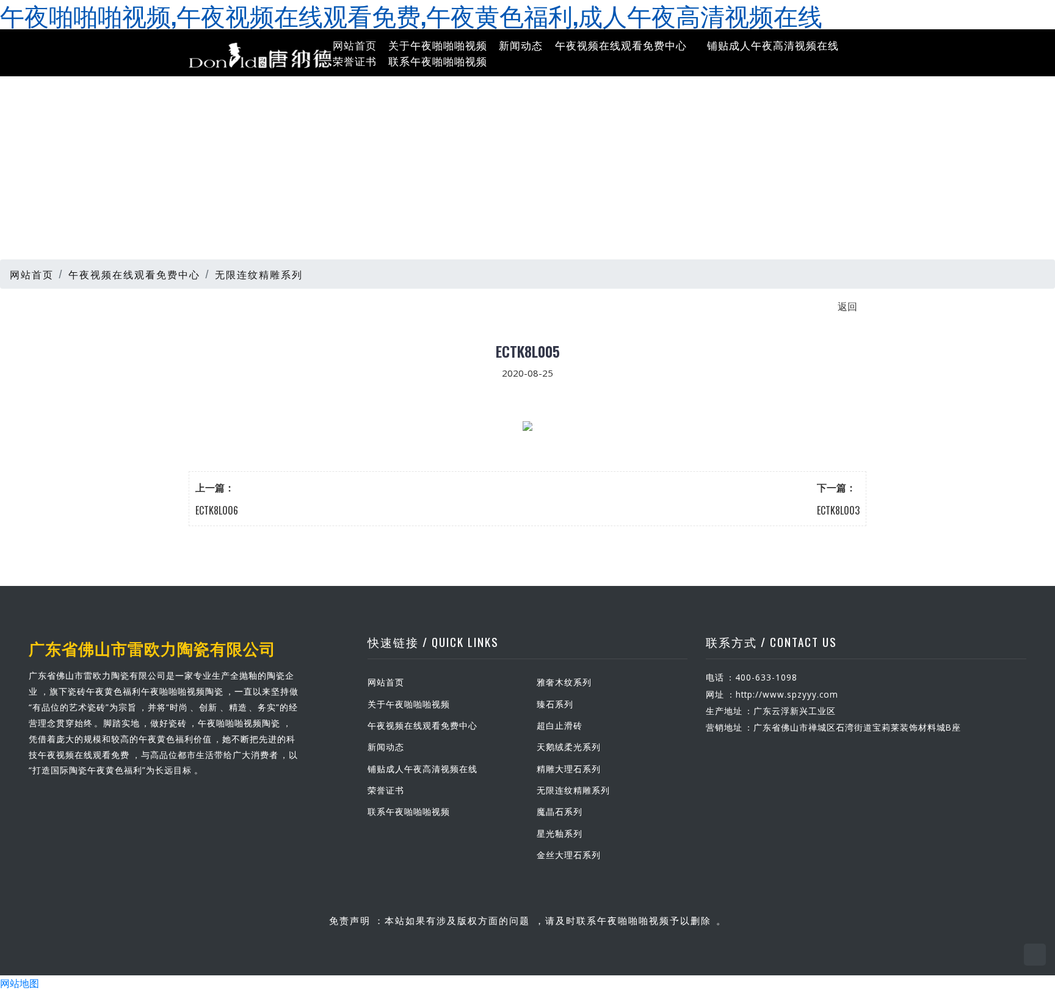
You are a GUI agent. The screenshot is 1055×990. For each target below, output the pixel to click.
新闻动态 (521, 44)
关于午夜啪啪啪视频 (437, 44)
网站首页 (355, 44)
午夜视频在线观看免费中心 (621, 44)
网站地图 (19, 982)
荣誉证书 (355, 60)
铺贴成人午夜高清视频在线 (773, 44)
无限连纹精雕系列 (259, 274)
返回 (847, 305)
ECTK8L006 (216, 510)
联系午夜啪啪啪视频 (437, 60)
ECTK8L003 (838, 510)
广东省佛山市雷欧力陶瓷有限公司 (152, 647)
